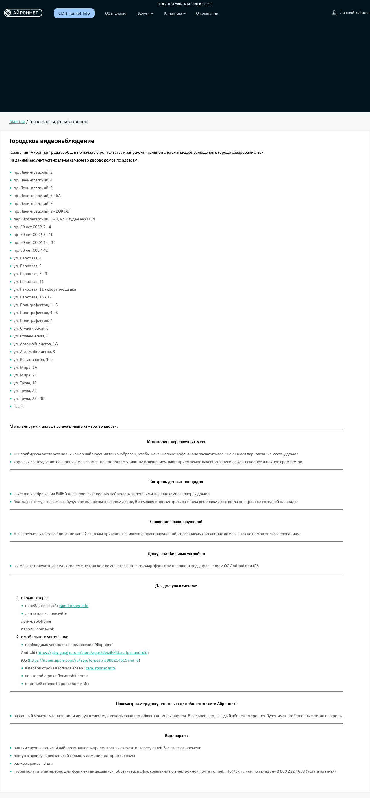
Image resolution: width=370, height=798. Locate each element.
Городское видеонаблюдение (58, 121)
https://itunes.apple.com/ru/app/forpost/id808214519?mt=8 (84, 660)
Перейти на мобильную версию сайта (185, 4)
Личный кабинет (355, 12)
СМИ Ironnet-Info (74, 13)
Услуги (144, 13)
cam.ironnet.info (73, 605)
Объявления (116, 13)
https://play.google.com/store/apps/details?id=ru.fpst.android (92, 652)
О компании (207, 13)
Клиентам (173, 13)
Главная (17, 121)
